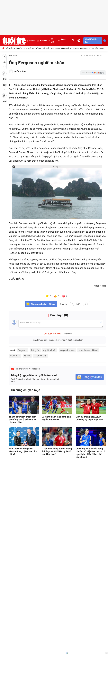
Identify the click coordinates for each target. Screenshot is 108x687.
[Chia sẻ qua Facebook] (72, 304)
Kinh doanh (55, 48)
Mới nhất (9, 48)
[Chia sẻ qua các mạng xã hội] (85, 304)
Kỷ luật (27, 355)
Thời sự (31, 48)
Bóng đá (35, 350)
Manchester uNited (87, 350)
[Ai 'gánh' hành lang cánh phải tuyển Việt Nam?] (57, 405)
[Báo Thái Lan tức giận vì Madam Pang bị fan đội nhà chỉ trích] (24, 436)
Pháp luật (46, 48)
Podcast (32, 41)
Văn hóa (95, 48)
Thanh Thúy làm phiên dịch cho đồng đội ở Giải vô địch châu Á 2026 (23, 419)
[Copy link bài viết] (78, 304)
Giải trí (101, 48)
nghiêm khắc (49, 350)
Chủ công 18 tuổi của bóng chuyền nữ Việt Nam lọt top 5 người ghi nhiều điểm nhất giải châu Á (90, 452)
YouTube (43, 41)
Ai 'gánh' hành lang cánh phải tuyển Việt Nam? (56, 418)
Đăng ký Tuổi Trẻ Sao (91, 40)
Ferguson (22, 350)
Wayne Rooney (67, 350)
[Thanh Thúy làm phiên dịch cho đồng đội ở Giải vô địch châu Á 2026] (24, 405)
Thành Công (40, 355)
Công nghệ (65, 48)
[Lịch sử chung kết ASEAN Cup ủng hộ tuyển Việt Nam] (91, 405)
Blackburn (15, 355)
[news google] (93, 72)
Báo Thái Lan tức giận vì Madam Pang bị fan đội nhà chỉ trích (23, 451)
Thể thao (13, 56)
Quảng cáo (63, 40)
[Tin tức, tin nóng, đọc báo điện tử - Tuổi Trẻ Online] (14, 40)
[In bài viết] (4, 101)
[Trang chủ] (3, 48)
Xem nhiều (18, 48)
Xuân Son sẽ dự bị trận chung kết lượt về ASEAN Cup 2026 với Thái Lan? (57, 451)
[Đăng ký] (90, 377)
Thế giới (38, 48)
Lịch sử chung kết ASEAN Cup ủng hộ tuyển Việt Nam (89, 418)
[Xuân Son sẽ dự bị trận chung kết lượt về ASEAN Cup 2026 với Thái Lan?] (57, 436)
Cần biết (52, 40)
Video (25, 48)
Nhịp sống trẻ (85, 48)
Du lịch (75, 48)
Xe (71, 48)
